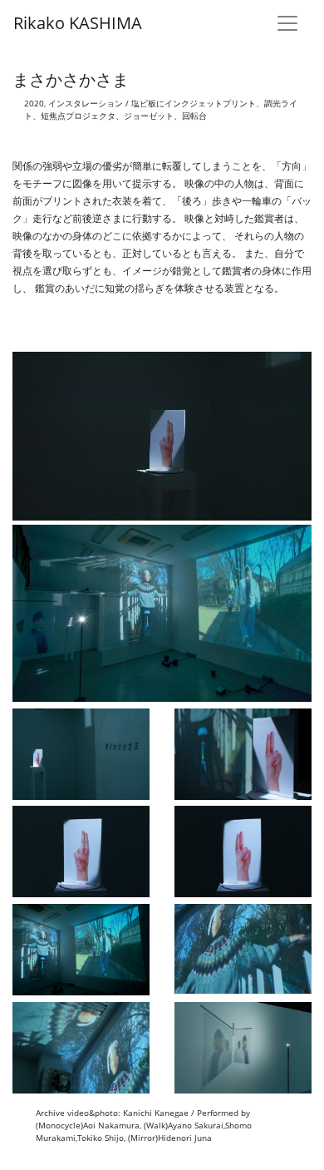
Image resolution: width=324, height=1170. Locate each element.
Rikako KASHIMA (77, 23)
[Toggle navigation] (287, 23)
